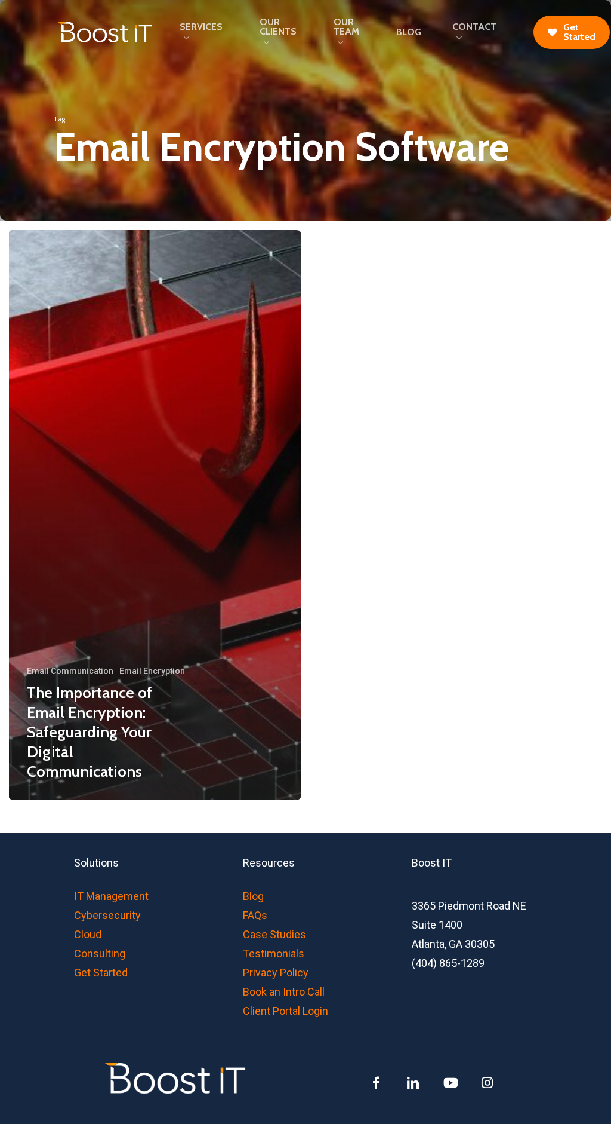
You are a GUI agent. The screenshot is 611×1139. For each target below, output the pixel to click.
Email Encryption (152, 671)
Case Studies (274, 934)
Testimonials (273, 953)
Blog (253, 896)
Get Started (101, 972)
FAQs (255, 915)
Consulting (99, 953)
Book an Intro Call (284, 991)
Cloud (87, 934)
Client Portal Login (285, 1011)
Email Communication (70, 671)
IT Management (111, 896)
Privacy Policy (275, 972)
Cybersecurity (107, 915)
